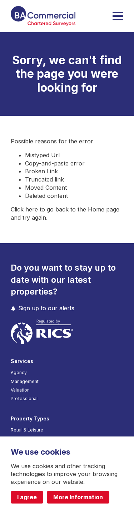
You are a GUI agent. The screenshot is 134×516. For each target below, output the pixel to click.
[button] (118, 16)
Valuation (20, 390)
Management (25, 381)
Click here (24, 209)
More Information (78, 497)
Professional (24, 398)
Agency (19, 372)
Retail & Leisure (27, 430)
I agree (27, 497)
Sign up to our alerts (46, 308)
